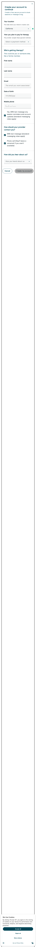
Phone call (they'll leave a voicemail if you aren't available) (16, 143)
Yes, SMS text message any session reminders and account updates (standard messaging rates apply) (19, 115)
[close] (32, 4)
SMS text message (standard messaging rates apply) (18, 135)
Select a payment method (15, 42)
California (9, 29)
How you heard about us (15, 161)
